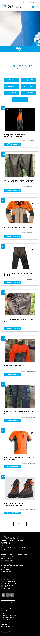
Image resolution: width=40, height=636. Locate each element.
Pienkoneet (11, 93)
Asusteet (20, 99)
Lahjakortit (29, 80)
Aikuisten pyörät (11, 86)
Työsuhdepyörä (8, 615)
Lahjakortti (6, 624)
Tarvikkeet (29, 93)
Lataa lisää (20, 524)
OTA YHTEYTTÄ (8, 602)
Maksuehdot (7, 586)
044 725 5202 (30, 2)
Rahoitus (5, 588)
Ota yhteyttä (7, 626)
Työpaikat (5, 622)
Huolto (4, 613)
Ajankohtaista (7, 618)
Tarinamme (6, 620)
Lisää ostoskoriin (13, 144)
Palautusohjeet (8, 584)
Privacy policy (7, 579)
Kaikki (11, 80)
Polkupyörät (7, 609)
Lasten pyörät (29, 86)
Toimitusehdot (8, 582)
